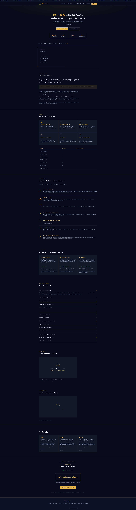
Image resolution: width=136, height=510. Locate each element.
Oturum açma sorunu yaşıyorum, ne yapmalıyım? (68, 334)
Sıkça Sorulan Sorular (44, 58)
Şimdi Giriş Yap (62, 28)
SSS (74, 3)
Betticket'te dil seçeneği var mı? (68, 330)
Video (77, 3)
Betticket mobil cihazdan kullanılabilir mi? (68, 304)
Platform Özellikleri (43, 53)
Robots (86, 503)
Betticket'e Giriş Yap (68, 487)
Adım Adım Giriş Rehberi (44, 54)
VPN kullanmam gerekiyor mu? (68, 314)
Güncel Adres (88, 3)
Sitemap (82, 503)
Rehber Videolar (43, 60)
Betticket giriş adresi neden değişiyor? (68, 297)
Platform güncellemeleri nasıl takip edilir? (68, 337)
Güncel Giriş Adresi (43, 63)
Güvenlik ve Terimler (44, 56)
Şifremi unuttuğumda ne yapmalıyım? (68, 307)
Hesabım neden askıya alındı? (68, 317)
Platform (49, 503)
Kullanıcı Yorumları (43, 62)
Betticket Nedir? (43, 51)
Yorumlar (82, 3)
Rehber (60, 503)
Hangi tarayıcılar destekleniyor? (68, 324)
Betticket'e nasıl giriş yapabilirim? (68, 290)
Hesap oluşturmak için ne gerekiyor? (68, 327)
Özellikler (63, 3)
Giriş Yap (94, 3)
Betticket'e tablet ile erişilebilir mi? (68, 340)
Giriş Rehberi (69, 3)
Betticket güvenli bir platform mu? (68, 300)
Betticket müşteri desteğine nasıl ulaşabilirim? (68, 320)
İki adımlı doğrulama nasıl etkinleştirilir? (68, 310)
